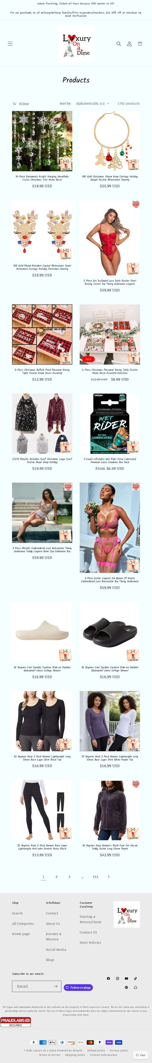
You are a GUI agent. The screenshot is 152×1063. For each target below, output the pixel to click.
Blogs (50, 960)
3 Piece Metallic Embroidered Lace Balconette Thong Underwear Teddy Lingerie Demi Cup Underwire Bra (42, 550)
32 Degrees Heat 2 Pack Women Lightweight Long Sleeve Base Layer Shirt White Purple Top (109, 758)
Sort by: (65, 103)
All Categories (23, 923)
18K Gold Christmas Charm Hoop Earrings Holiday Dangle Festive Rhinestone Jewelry (110, 178)
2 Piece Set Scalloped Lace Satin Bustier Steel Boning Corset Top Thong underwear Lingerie (110, 283)
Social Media (56, 949)
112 (95, 876)
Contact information (104, 1054)
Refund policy (96, 1050)
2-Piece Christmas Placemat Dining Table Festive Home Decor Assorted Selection (110, 372)
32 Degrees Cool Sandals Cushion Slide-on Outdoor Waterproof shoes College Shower (42, 669)
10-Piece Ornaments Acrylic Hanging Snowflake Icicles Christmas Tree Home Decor (42, 178)
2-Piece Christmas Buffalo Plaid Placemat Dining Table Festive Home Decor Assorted (42, 372)
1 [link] (43, 876)
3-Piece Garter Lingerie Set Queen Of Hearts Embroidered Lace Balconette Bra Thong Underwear (109, 580)
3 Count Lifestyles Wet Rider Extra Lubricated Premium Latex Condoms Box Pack (110, 461)
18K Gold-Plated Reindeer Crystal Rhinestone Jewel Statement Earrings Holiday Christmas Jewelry (42, 267)
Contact (52, 913)
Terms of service (49, 1054)
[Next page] (108, 876)
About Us (53, 923)
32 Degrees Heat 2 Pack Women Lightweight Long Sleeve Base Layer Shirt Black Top (42, 758)
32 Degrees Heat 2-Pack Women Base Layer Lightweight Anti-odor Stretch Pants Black (42, 847)
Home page (21, 934)
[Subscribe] (55, 986)
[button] (10, 43)
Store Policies (90, 942)
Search (17, 913)
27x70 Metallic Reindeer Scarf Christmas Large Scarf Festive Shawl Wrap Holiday (42, 461)
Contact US (88, 932)
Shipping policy (75, 1054)
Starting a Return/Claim (90, 919)
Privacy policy (119, 1050)
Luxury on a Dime (44, 1050)
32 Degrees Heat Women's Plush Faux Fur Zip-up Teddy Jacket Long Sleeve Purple (110, 847)
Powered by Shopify (69, 1050)
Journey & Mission (54, 936)
